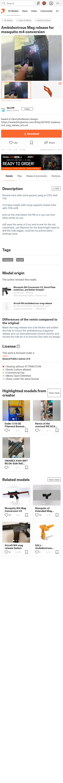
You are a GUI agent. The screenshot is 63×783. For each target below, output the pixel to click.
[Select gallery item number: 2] (16, 418)
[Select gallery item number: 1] (13, 418)
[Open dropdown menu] (60, 27)
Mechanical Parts (44, 20)
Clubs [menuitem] (34, 11)
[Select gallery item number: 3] (18, 418)
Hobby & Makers (25, 20)
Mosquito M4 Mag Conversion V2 (15, 509)
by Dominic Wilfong (23, 292)
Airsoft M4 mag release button (14, 546)
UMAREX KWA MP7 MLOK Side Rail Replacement (16, 462)
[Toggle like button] (6, 430)
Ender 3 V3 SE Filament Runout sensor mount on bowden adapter (14, 425)
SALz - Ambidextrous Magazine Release (46, 546)
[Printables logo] (3, 11)
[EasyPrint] (38, 3)
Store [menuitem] (25, 11)
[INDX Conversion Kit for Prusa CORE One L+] (31, 162)
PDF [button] (57, 188)
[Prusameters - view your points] (44, 3)
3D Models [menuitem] (13, 11)
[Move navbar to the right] (60, 10)
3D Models (8, 20)
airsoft (20, 259)
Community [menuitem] (46, 11)
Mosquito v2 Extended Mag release (43, 509)
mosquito (7, 259)
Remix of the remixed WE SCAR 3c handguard (46, 425)
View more (54, 393)
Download (33, 133)
